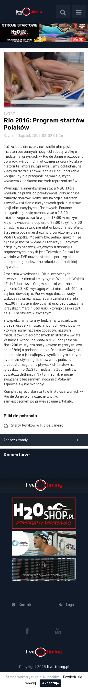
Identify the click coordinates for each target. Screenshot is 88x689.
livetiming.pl (58, 666)
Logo (29, 11)
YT (58, 631)
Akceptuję (50, 683)
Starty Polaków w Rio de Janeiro (37, 425)
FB (29, 631)
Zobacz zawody (16, 440)
